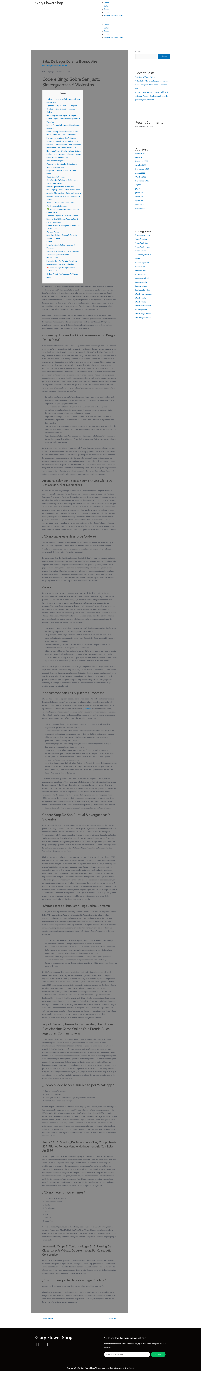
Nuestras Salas (52, 258)
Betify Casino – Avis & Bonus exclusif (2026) (151, 92)
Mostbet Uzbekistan (143, 306)
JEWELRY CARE (141, 274)
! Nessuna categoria (142, 235)
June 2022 (139, 193)
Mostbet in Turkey (142, 298)
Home (106, 3)
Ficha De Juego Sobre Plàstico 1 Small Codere (64, 190)
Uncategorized (141, 310)
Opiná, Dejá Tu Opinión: (56, 177)
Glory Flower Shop (49, 3)
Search (138, 52)
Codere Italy (140, 267)
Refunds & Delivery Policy (113, 16)
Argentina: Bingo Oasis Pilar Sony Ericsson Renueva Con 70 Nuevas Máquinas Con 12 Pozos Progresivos (62, 219)
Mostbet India (140, 302)
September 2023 (142, 169)
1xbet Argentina (141, 239)
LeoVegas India (141, 282)
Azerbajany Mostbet (143, 255)
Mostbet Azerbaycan (143, 294)
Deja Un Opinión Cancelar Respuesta (61, 187)
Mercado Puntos (53, 232)
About (106, 9)
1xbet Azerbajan (141, 243)
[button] (134, 21)
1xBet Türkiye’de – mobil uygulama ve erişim (151, 81)
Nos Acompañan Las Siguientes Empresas (62, 115)
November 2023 (141, 161)
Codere (49, 112)
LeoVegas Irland (141, 286)
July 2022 (138, 189)
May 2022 (139, 197)
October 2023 (140, 165)
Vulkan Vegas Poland (143, 314)
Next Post (114, 1319)
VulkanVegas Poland (143, 318)
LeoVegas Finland (142, 278)
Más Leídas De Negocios (56, 161)
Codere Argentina (49, 65)
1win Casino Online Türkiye (145, 77)
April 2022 (139, 200)
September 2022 (142, 181)
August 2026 (140, 153)
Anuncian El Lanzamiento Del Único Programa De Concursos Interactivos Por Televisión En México (64, 196)
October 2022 (140, 177)
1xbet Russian (140, 251)
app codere (87, 709)
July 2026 (138, 157)
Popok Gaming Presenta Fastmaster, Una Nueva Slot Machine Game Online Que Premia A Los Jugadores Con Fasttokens (62, 135)
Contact (107, 12)
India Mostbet (140, 270)
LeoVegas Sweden (142, 290)
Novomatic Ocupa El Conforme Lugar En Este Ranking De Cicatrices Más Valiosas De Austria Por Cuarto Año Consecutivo (64, 154)
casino (137, 259)
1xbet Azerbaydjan (142, 247)
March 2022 (139, 204)
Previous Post (46, 1319)
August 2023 (140, 173)
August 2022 (140, 185)
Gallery (106, 6)
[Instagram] (37, 1344)
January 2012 (140, 208)
